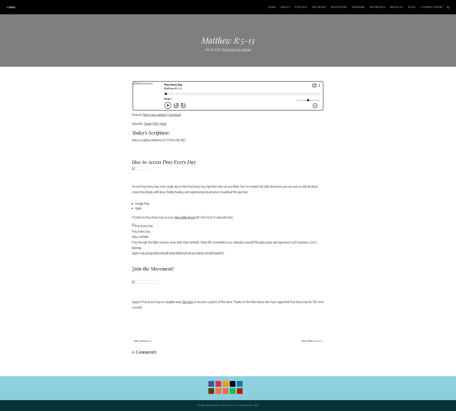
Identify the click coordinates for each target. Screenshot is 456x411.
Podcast (301, 7)
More (163, 123)
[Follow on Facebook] (211, 384)
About (285, 7)
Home (272, 7)
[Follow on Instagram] (218, 384)
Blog (412, 7)
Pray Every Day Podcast (236, 49)
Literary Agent (432, 7)
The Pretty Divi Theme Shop (236, 405)
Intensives (377, 7)
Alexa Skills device (184, 217)
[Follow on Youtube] (240, 391)
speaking (358, 7)
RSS (156, 123)
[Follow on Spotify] (232, 391)
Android (162, 253)
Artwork (319, 7)
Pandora (172, 253)
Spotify (154, 253)
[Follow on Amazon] (225, 384)
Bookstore (339, 7)
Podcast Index (194, 253)
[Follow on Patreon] (225, 391)
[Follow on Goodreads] (211, 391)
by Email (207, 253)
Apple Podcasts (141, 253)
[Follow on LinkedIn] (240, 384)
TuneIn (148, 123)
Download (175, 115)
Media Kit (397, 7)
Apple (138, 208)
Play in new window (155, 115)
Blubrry (181, 253)
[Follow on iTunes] (218, 391)
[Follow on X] (232, 384)
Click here (187, 302)
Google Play (142, 203)
